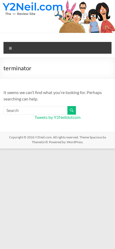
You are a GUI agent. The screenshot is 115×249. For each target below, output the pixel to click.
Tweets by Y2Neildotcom (57, 117)
